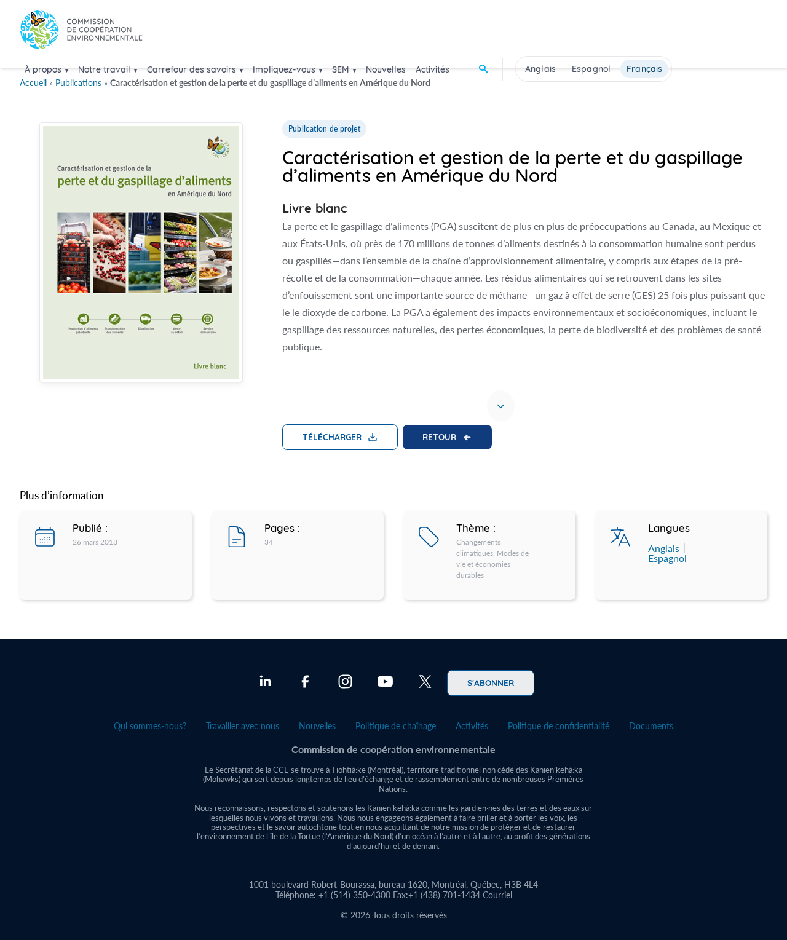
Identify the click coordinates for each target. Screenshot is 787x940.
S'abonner (490, 682)
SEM (340, 69)
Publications (78, 83)
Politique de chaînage (395, 726)
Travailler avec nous (242, 726)
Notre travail (104, 69)
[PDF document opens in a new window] (141, 254)
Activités (432, 69)
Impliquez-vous (284, 69)
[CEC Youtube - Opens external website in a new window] (385, 683)
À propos (43, 69)
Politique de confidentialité (558, 726)
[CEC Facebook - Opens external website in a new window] (305, 683)
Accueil (33, 83)
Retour (439, 436)
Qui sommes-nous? (150, 726)
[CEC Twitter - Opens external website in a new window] (425, 683)
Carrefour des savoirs (191, 69)
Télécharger (332, 436)
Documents (651, 726)
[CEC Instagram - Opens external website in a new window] (345, 683)
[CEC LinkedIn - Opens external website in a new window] (265, 683)
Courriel (497, 895)
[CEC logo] (81, 33)
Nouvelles (386, 69)
